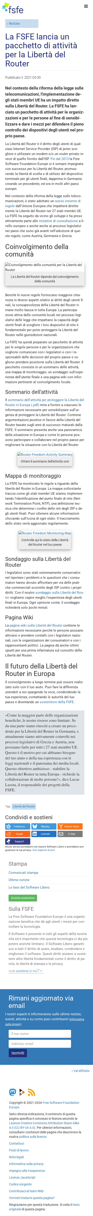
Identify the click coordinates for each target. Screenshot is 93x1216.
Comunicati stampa (23, 873)
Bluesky (45, 826)
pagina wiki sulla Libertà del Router (36, 625)
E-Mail (71, 834)
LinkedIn (45, 834)
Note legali (16, 1157)
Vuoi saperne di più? (24, 970)
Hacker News (71, 826)
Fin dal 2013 (60, 159)
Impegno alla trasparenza (27, 1170)
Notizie (14, 24)
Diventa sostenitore (23, 898)
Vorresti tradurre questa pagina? (32, 1198)
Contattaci (16, 1143)
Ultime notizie (19, 880)
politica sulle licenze (32, 1136)
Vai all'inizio (82, 1071)
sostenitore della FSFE (57, 702)
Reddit (19, 834)
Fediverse (19, 826)
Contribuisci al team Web (26, 1191)
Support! (19, 841)
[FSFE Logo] (12, 8)
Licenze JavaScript (22, 1177)
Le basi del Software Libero (29, 887)
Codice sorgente (20, 1184)
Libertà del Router (24, 806)
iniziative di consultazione (58, 221)
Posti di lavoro (19, 1150)
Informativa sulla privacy (26, 1164)
